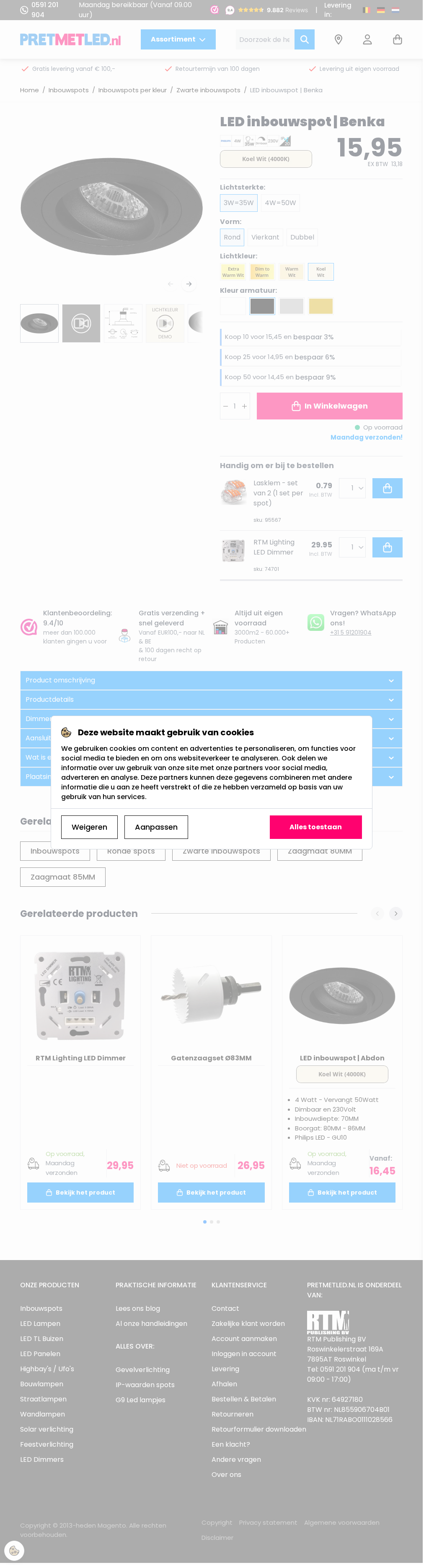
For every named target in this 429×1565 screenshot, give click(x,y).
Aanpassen (156, 827)
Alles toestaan (315, 827)
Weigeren (89, 827)
